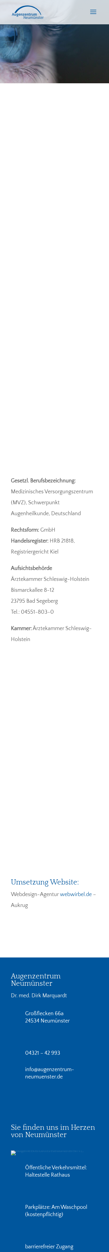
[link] (28, 11)
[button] (93, 15)
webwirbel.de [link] (76, 895)
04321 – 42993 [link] (31, 217)
